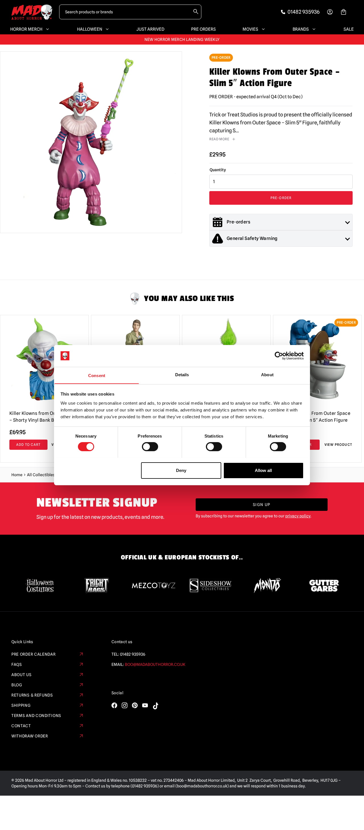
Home (16, 475)
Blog (16, 685)
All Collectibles (41, 475)
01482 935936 (132, 654)
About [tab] (267, 374)
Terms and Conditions (36, 715)
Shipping (21, 705)
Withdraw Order (29, 736)
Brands (301, 29)
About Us (21, 674)
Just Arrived (150, 29)
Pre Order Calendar (33, 654)
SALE (349, 29)
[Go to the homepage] (31, 12)
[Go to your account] (329, 12)
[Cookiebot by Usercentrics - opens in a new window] (279, 356)
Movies (250, 29)
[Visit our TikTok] (155, 706)
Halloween (89, 29)
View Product (338, 444)
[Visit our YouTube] (145, 705)
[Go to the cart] (343, 12)
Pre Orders (203, 29)
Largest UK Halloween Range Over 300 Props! (182, 39)
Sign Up (261, 504)
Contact (21, 726)
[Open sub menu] (46, 29)
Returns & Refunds (32, 695)
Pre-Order (281, 198)
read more (219, 139)
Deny (181, 470)
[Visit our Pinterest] (135, 705)
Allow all (263, 470)
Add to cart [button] (28, 444)
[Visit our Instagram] (124, 705)
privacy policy (298, 516)
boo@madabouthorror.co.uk (155, 664)
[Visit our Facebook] (114, 705)
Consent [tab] (96, 375)
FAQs (16, 664)
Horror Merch (26, 29)
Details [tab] (182, 374)
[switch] (150, 446)
